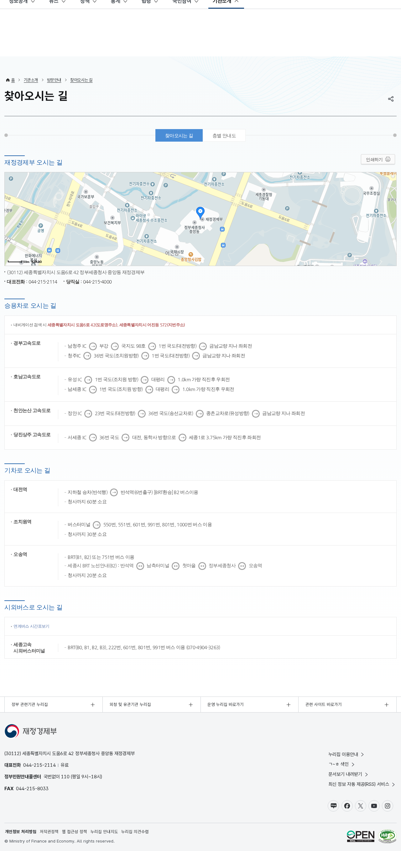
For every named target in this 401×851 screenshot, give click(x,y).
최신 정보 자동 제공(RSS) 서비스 (358, 784)
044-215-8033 (32, 788)
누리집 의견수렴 (135, 831)
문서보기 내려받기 (345, 774)
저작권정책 (49, 831)
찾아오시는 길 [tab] (179, 135)
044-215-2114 (39, 765)
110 (65, 777)
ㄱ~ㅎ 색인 (338, 764)
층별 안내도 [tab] (224, 135)
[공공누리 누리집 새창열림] (360, 837)
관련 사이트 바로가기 (323, 704)
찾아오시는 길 (81, 79)
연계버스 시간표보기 (31, 626)
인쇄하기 (374, 159)
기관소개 (31, 79)
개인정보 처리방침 (20, 831)
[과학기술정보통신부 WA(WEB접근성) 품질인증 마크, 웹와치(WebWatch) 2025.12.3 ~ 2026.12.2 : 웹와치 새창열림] (387, 837)
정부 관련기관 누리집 (30, 704)
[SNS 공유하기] (391, 98)
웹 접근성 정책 (74, 831)
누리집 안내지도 (104, 831)
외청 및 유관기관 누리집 (130, 704)
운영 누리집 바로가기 (225, 704)
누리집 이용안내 (343, 754)
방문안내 (54, 79)
